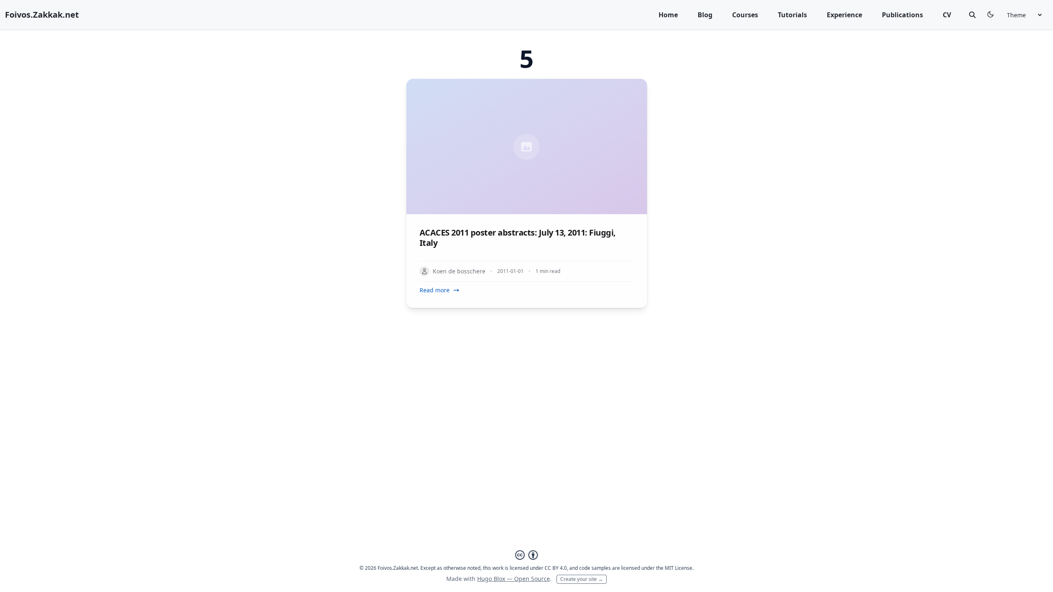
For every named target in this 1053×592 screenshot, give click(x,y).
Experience (844, 14)
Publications (902, 14)
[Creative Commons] (526, 555)
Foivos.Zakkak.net (42, 14)
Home (668, 14)
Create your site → (581, 579)
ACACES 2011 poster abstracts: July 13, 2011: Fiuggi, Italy (518, 237)
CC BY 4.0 (556, 567)
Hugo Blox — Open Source (513, 579)
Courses (745, 14)
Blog (705, 14)
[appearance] (990, 14)
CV (947, 14)
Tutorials (792, 14)
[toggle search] (972, 15)
